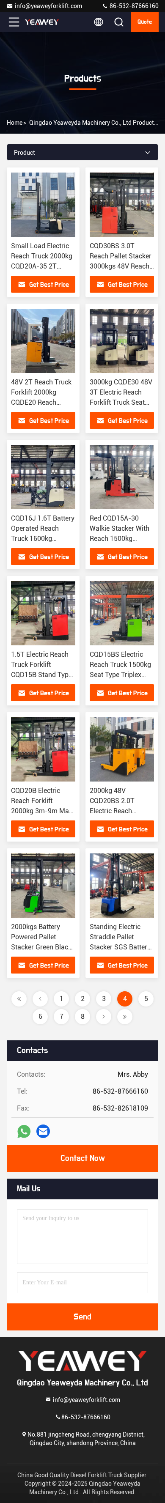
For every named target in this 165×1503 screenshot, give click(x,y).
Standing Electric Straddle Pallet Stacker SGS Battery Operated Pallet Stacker (120, 947)
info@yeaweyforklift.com (48, 6)
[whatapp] (24, 1131)
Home (14, 122)
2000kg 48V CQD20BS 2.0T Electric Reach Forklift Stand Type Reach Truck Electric (120, 811)
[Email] (43, 1131)
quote (145, 22)
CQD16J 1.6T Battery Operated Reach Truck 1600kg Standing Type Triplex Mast (42, 538)
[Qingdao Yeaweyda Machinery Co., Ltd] (42, 22)
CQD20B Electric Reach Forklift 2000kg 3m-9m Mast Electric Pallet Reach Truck (42, 811)
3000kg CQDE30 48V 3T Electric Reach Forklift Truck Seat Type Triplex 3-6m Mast (121, 402)
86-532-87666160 (133, 6)
